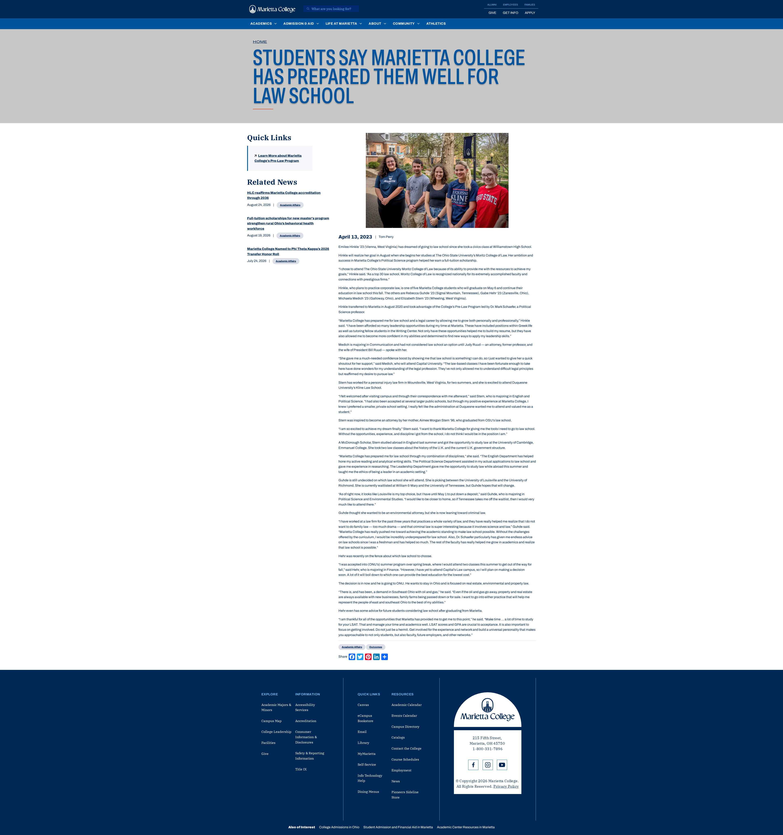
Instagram (488, 765)
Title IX (301, 769)
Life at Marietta (341, 23)
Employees (510, 4)
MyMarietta (367, 754)
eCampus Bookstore (365, 718)
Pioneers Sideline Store (405, 794)
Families (529, 4)
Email (362, 732)
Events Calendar (404, 716)
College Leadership (276, 732)
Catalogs (398, 737)
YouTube (502, 765)
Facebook (473, 765)
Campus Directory (405, 727)
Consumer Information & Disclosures (306, 737)
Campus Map (271, 721)
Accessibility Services (305, 707)
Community (404, 23)
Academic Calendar (407, 705)
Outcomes (375, 647)
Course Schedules (405, 759)
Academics (261, 23)
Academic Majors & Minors (276, 707)
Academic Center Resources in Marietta (466, 827)
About (375, 23)
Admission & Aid (298, 23)
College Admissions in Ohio (339, 827)
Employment (401, 770)
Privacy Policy (506, 786)
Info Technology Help (370, 778)
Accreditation (305, 721)
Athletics (436, 23)
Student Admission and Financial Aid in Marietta (398, 827)
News (396, 781)
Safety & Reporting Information (309, 755)
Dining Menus (368, 792)
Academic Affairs (290, 205)
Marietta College (487, 709)
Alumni (492, 4)
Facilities (268, 743)
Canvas (363, 705)
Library (363, 743)
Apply (530, 12)
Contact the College (406, 748)
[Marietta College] (272, 9)
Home (260, 42)
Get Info (510, 12)
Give (492, 12)
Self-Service (367, 764)
